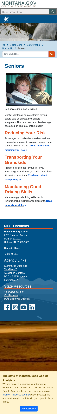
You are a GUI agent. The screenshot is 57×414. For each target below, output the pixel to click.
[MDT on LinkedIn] (32, 307)
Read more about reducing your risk (27, 147)
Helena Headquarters (16, 231)
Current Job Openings (15, 266)
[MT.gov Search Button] (52, 11)
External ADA (11, 280)
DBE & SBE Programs (15, 276)
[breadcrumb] (3, 45)
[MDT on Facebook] (7, 307)
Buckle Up (7, 48)
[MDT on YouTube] (23, 307)
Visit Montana (11, 295)
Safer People (33, 45)
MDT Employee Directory (17, 299)
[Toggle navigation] (50, 19)
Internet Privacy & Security (16, 394)
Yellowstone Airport (14, 292)
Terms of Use (11, 254)
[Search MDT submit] (52, 54)
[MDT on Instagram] (15, 307)
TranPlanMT (10, 269)
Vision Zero (16, 45)
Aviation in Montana (14, 273)
